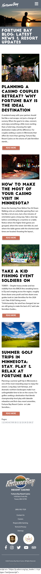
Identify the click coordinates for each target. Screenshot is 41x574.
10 (15, 422)
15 (27, 422)
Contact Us (20, 515)
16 (30, 422)
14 (25, 422)
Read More (11, 148)
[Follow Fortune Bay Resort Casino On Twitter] (18, 548)
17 (32, 422)
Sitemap (20, 531)
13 (23, 422)
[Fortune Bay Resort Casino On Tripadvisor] (34, 548)
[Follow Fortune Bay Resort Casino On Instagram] (12, 548)
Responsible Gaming (20, 523)
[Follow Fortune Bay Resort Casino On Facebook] (6, 548)
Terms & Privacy (20, 527)
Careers (20, 519)
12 (20, 422)
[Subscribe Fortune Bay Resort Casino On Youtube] (26, 548)
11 (18, 422)
